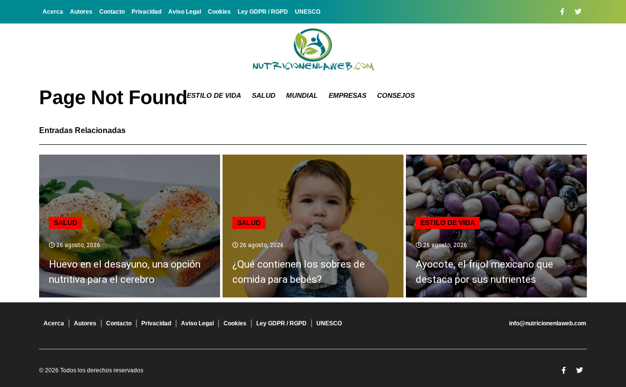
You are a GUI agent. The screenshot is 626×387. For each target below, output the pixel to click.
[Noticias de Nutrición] (313, 51)
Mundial (302, 95)
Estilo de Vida (214, 95)
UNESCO (307, 11)
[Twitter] (578, 12)
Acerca (53, 11)
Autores (81, 11)
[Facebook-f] (562, 12)
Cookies (219, 11)
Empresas (347, 95)
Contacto (112, 11)
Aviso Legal (184, 11)
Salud (263, 95)
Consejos (396, 95)
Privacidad (146, 11)
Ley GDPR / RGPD (263, 11)
